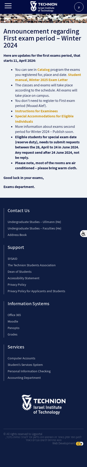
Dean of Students (20, 272)
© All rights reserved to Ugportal (22, 434)
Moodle (13, 321)
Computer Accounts (21, 358)
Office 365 (14, 315)
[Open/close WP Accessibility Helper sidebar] (83, 233)
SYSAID (12, 259)
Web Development (64, 443)
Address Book (17, 235)
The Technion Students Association (32, 265)
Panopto (13, 328)
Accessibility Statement (23, 278)
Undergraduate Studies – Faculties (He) (34, 228)
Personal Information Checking (29, 371)
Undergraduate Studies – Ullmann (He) (34, 222)
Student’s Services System (25, 365)
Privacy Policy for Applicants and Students (36, 291)
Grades (12, 334)
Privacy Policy (17, 284)
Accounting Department (24, 378)
